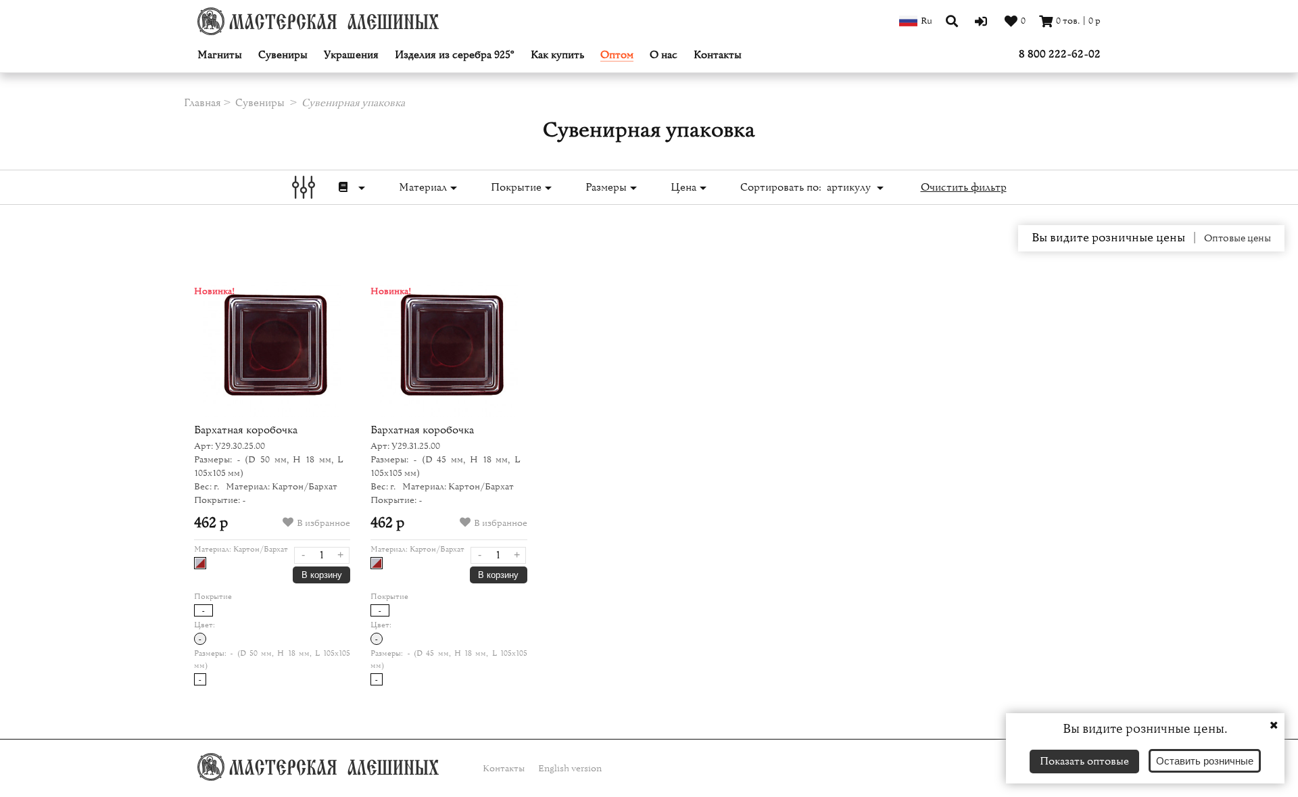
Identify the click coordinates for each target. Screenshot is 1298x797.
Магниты (219, 55)
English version (570, 769)
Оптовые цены (1237, 239)
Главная (202, 103)
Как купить (557, 55)
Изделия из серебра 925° (454, 55)
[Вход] (982, 21)
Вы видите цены (1108, 238)
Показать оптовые (1084, 761)
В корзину (322, 575)
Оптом (616, 55)
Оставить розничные (1204, 761)
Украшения (351, 55)
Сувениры (283, 55)
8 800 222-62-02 (1060, 54)
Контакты (718, 55)
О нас (663, 55)
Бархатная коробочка (245, 430)
